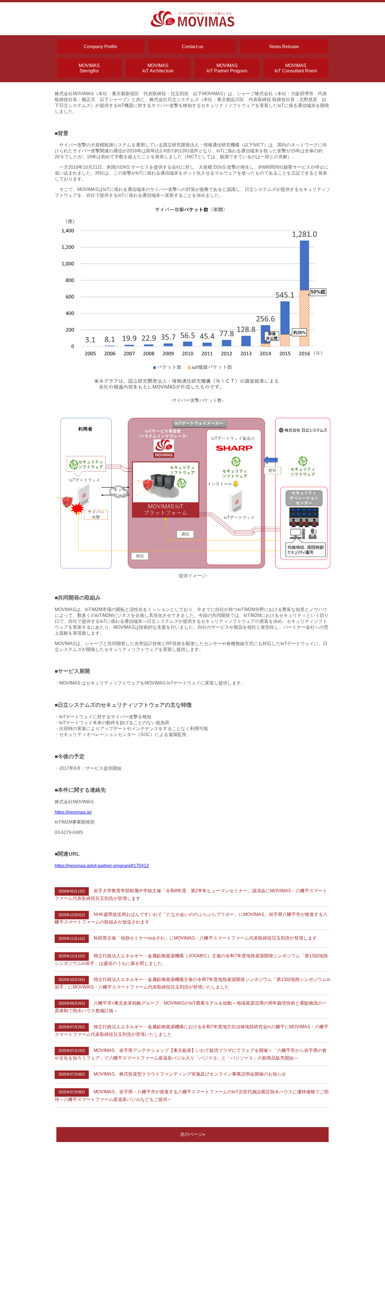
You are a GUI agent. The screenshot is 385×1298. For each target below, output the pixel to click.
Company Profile (100, 46)
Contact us (192, 46)
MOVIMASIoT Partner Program (227, 68)
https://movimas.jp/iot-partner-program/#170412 (102, 865)
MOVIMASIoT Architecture (158, 68)
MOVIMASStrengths (89, 68)
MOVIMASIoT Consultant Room (296, 68)
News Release (284, 46)
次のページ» (192, 1134)
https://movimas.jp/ (73, 812)
